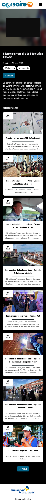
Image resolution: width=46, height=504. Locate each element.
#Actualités (10, 68)
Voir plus (23, 469)
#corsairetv (24, 68)
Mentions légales (23, 499)
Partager (9, 76)
